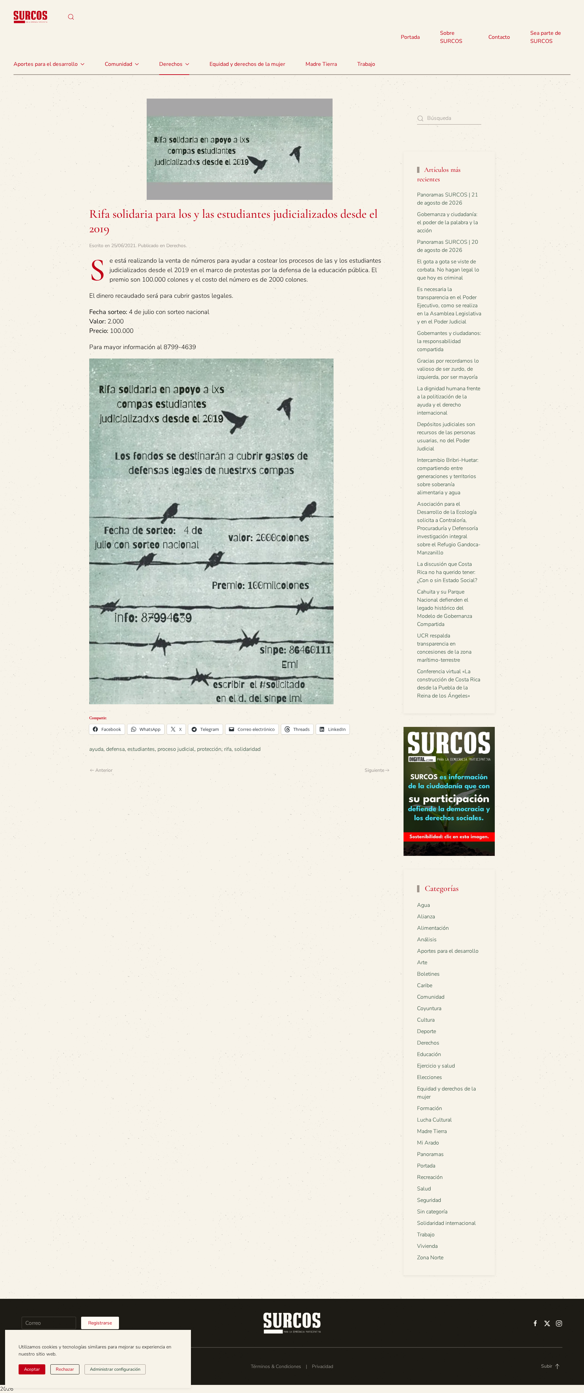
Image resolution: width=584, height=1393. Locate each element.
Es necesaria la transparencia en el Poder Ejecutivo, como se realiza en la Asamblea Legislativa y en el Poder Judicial (449, 305)
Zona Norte (430, 1257)
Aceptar (32, 1369)
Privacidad (322, 1366)
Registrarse (100, 1323)
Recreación (430, 1177)
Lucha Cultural (434, 1120)
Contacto (499, 37)
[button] (71, 17)
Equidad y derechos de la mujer (247, 64)
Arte (422, 962)
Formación (429, 1108)
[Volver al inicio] (30, 17)
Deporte (426, 1031)
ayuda (96, 749)
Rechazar (65, 1369)
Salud (424, 1188)
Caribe (424, 985)
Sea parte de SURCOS (545, 37)
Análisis (427, 939)
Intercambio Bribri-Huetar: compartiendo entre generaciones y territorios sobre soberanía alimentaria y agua (448, 476)
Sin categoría (432, 1211)
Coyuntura (429, 1008)
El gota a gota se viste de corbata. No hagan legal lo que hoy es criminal (448, 270)
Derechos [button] (170, 64)
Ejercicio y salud (436, 1066)
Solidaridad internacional (446, 1223)
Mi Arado (428, 1143)
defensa (115, 749)
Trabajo (366, 64)
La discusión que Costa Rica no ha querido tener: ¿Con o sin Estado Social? (447, 572)
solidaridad (247, 749)
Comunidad (430, 997)
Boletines (428, 974)
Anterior (104, 770)
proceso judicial (175, 749)
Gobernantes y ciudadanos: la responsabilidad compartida (449, 341)
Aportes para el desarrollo (448, 951)
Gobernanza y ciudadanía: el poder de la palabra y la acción (447, 222)
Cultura (426, 1020)
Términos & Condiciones (276, 1366)
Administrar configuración (115, 1369)
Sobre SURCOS (451, 37)
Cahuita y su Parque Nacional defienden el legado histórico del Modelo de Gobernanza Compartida (444, 608)
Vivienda (427, 1246)
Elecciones (429, 1077)
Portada (410, 37)
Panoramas (430, 1154)
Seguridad (429, 1200)
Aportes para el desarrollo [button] (46, 64)
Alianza (426, 916)
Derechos (176, 245)
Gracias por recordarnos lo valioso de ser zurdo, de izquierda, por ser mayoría (448, 369)
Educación (429, 1054)
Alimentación (433, 928)
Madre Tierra (321, 64)
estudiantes (141, 749)
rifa (228, 749)
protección (209, 749)
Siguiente (374, 770)
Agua (423, 905)
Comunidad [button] (118, 64)
